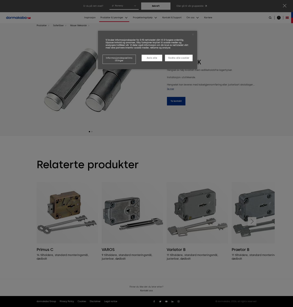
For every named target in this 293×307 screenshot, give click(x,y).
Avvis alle (152, 58)
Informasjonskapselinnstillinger (119, 59)
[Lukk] (193, 34)
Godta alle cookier (178, 58)
